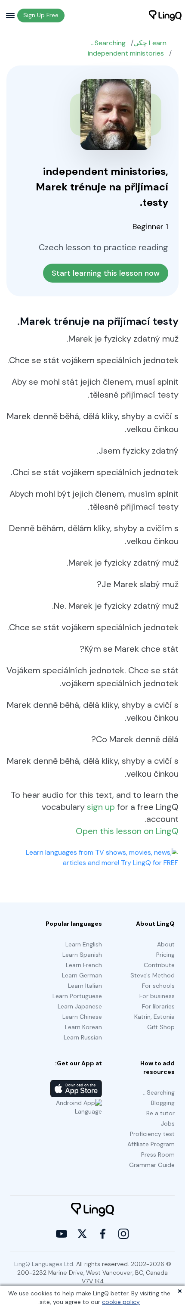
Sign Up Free (41, 15)
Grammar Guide (152, 1165)
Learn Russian (83, 1037)
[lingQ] (165, 15)
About (166, 944)
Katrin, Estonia (154, 1017)
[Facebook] (102, 1233)
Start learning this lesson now (106, 273)
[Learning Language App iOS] (76, 1088)
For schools (158, 986)
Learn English (83, 944)
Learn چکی (149, 42)
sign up (101, 806)
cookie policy (121, 1302)
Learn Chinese (82, 1017)
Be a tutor (160, 1113)
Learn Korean (83, 1027)
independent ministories (126, 53)
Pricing (165, 954)
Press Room (158, 1154)
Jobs (168, 1123)
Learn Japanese (80, 1006)
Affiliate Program (151, 1144)
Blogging (163, 1103)
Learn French (84, 965)
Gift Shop (161, 1027)
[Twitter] (82, 1233)
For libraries (158, 1006)
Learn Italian (85, 986)
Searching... (108, 42)
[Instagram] (123, 1233)
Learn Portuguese (77, 996)
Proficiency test (152, 1134)
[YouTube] (61, 1233)
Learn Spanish (82, 954)
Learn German (82, 975)
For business (157, 996)
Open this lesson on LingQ (127, 831)
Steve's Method (152, 975)
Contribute (159, 965)
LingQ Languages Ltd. (44, 1264)
